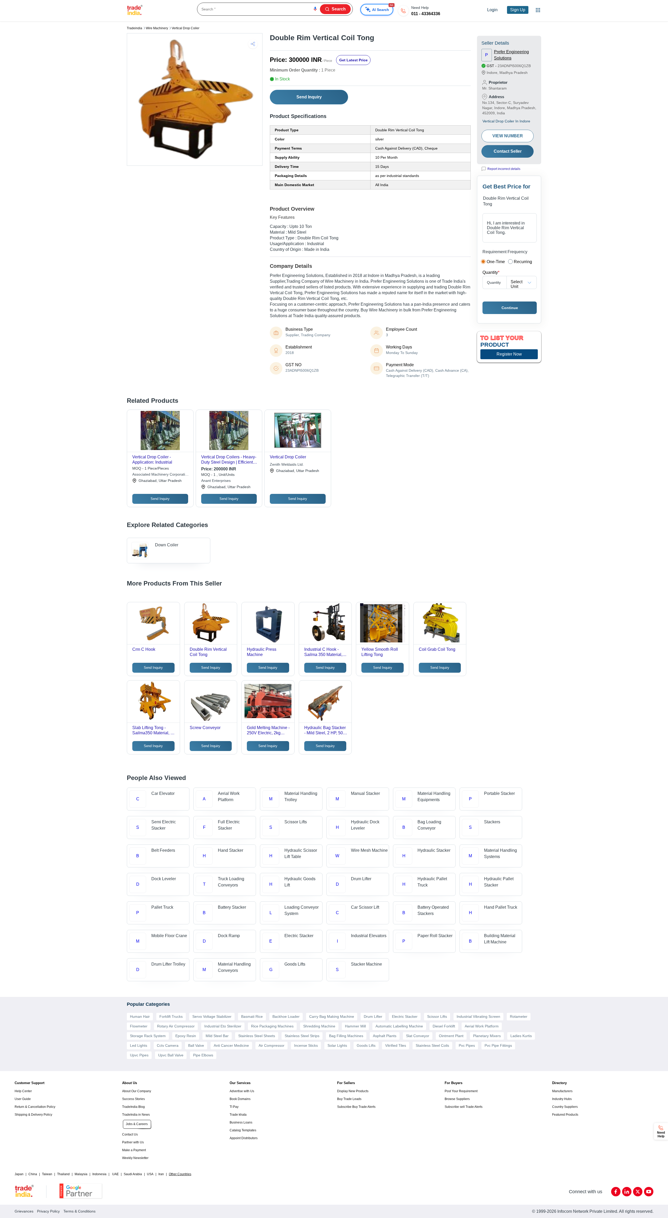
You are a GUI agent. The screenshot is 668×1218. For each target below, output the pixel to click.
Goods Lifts (366, 1045)
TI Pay (234, 1107)
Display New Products (352, 1091)
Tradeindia (134, 28)
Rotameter (518, 1016)
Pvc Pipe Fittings (498, 1045)
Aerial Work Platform (482, 1026)
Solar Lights (337, 1045)
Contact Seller (508, 151)
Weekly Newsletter (135, 1158)
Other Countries (180, 1174)
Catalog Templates (243, 1130)
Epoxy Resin (185, 1036)
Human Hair (140, 1016)
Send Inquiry (309, 97)
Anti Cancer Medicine (231, 1045)
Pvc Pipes (467, 1045)
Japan (19, 1174)
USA (150, 1174)
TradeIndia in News (136, 1114)
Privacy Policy (48, 1211)
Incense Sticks (306, 1045)
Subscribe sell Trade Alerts (463, 1107)
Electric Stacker (405, 1016)
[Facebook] (616, 1191)
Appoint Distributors (244, 1138)
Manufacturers (562, 1091)
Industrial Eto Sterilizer (222, 1026)
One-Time (496, 261)
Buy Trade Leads (349, 1099)
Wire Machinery (157, 28)
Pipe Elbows (203, 1055)
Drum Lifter (373, 1016)
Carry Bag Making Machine (331, 1016)
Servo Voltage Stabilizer (211, 1016)
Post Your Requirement (461, 1091)
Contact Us (130, 1134)
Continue (510, 308)
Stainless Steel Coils (432, 1045)
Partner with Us (133, 1142)
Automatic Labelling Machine (399, 1026)
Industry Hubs (562, 1099)
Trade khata (238, 1114)
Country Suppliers (565, 1107)
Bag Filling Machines (346, 1036)
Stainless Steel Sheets (256, 1036)
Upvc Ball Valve (170, 1055)
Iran (161, 1174)
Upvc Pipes (139, 1055)
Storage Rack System (148, 1036)
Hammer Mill (355, 1026)
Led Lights (138, 1045)
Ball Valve (196, 1045)
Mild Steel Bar (217, 1036)
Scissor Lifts (437, 1016)
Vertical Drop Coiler (185, 28)
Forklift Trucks (171, 1016)
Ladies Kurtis (521, 1036)
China (32, 1174)
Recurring (523, 261)
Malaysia (81, 1174)
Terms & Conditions (79, 1211)
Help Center (23, 1091)
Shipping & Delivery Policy (33, 1114)
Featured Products (565, 1114)
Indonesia (99, 1174)
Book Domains (240, 1099)
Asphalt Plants (384, 1036)
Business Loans (241, 1122)
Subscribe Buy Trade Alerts (356, 1107)
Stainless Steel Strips (302, 1036)
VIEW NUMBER (507, 136)
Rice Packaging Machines (272, 1026)
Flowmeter (138, 1026)
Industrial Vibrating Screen (478, 1016)
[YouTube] (648, 1191)
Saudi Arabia (133, 1174)
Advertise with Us (242, 1091)
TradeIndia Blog (133, 1107)
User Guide (23, 1099)
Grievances (24, 1211)
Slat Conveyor (417, 1036)
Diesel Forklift (444, 1026)
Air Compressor (271, 1045)
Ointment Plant (451, 1036)
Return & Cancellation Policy (35, 1107)
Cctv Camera (167, 1045)
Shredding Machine (319, 1026)
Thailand (63, 1174)
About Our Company (136, 1091)
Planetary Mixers (487, 1036)
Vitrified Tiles (395, 1045)
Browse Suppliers (457, 1099)
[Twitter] (637, 1191)
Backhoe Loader (286, 1016)
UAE (115, 1174)
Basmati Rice (252, 1016)
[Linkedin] (626, 1191)
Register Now (509, 354)
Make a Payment (134, 1150)
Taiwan (47, 1174)
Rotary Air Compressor (176, 1026)
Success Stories (133, 1099)
